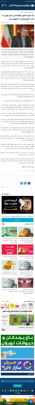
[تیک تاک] (5, 391)
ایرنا (20, 5)
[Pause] (3, 212)
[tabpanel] (17, 317)
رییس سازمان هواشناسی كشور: (27, 12)
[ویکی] (19, 393)
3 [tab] (4, 301)
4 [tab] (2, 301)
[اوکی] (2, 391)
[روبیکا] (27, 391)
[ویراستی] (11, 391)
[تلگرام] (32, 391)
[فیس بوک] (8, 391)
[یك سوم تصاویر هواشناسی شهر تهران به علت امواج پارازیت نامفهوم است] (17, 36)
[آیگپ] (19, 391)
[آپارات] (24, 391)
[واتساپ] (16, 393)
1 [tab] (7, 301)
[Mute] (6, 212)
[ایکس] (30, 391)
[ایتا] (16, 391)
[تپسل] (2, 194)
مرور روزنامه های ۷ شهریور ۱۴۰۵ (26, 327)
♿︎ (31, 401)
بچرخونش (17, 220)
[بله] (21, 391)
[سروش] (13, 391)
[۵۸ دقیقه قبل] (17, 314)
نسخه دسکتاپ (17, 386)
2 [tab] (5, 301)
